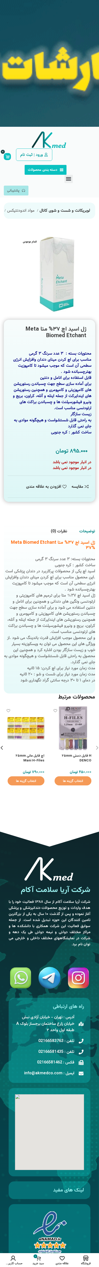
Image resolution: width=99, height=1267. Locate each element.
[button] (68, 179)
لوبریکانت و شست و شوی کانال (65, 211)
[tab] (87, 531)
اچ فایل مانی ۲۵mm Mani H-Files (29, 758)
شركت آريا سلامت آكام (55, 890)
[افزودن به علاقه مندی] (55, 710)
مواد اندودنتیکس (21, 211)
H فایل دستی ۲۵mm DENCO (76, 758)
